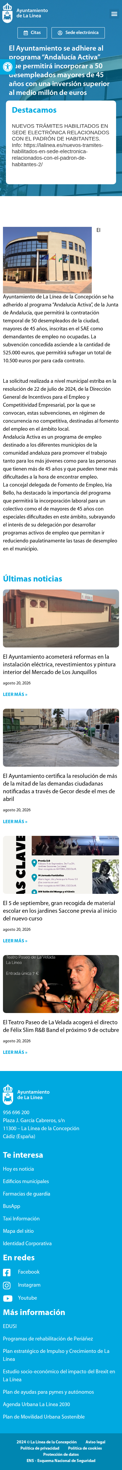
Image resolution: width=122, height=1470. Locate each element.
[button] (7, 67)
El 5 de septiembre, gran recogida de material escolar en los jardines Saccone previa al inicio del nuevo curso (60, 911)
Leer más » (15, 694)
